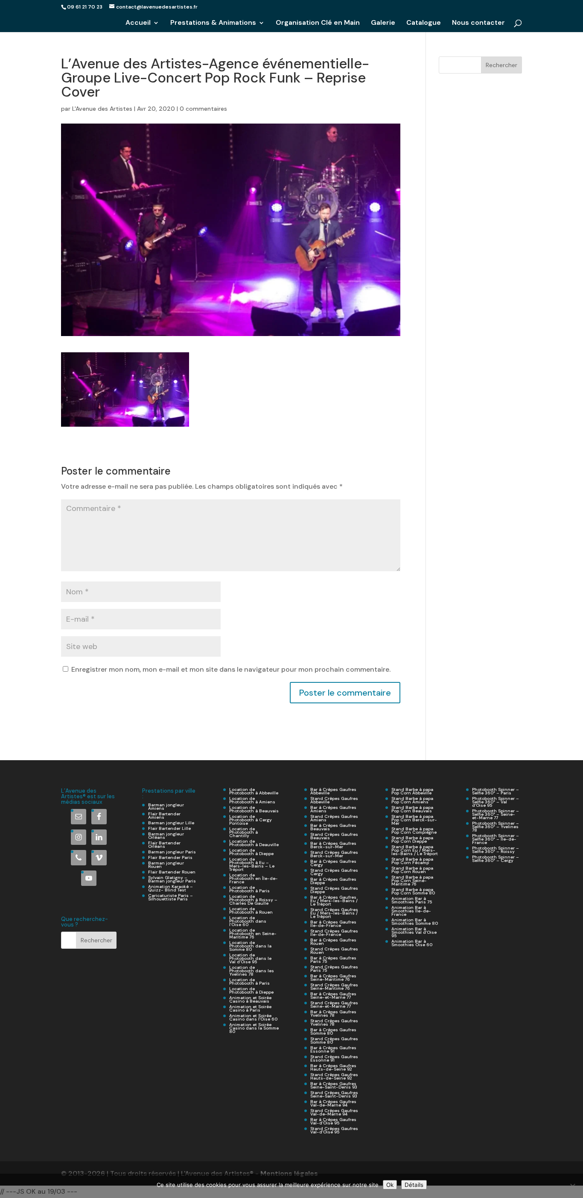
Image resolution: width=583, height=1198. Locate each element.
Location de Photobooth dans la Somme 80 (250, 946)
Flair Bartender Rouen (171, 872)
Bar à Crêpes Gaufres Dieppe (333, 880)
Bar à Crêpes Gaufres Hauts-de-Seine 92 (333, 1067)
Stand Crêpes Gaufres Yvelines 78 (334, 1022)
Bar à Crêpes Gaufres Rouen (333, 941)
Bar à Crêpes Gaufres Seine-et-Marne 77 (333, 995)
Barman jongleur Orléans (166, 835)
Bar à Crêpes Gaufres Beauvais (333, 827)
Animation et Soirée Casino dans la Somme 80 (254, 1028)
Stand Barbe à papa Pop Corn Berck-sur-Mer (414, 820)
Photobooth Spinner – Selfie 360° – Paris (495, 791)
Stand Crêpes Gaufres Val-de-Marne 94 (334, 1112)
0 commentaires (203, 108)
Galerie (383, 23)
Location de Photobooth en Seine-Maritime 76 (253, 933)
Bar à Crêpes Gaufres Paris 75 (333, 959)
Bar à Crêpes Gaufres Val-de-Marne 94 (333, 1103)
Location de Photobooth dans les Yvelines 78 (251, 971)
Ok (390, 1184)
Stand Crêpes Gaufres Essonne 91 (334, 1058)
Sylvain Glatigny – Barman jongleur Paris (172, 879)
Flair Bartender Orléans (164, 844)
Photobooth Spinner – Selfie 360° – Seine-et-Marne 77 (495, 814)
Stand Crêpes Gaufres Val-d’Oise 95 (334, 1130)
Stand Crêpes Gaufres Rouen (334, 950)
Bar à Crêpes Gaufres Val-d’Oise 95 (333, 1121)
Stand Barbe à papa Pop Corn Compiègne (414, 830)
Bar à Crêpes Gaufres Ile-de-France (333, 923)
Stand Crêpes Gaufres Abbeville (334, 800)
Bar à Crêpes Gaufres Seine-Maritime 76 (333, 977)
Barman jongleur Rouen (166, 864)
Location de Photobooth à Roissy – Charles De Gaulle (253, 900)
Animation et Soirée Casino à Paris (250, 1008)
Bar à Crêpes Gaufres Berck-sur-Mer (333, 845)
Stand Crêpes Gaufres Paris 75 (334, 968)
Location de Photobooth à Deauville (254, 842)
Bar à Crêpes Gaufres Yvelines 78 (333, 1013)
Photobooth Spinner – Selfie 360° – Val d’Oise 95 (495, 802)
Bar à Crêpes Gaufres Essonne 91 (333, 1049)
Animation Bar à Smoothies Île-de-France (411, 911)
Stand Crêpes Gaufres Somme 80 (334, 1040)
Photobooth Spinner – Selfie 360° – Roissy (495, 849)
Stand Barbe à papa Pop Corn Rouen (412, 869)
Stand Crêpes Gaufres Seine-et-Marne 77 (334, 1004)
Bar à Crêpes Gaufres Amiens (333, 809)
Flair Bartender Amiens (164, 815)
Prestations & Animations (213, 23)
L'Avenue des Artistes (102, 108)
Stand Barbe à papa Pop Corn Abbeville (412, 791)
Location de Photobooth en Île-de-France (253, 878)
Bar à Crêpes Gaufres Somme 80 (333, 1031)
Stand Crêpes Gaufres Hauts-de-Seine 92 (334, 1076)
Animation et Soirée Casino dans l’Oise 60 (253, 1017)
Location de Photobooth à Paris (249, 889)
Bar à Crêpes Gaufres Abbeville (333, 791)
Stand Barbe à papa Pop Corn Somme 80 (413, 891)
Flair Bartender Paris (170, 857)
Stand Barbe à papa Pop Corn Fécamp (412, 860)
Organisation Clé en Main (318, 23)
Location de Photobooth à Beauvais (254, 809)
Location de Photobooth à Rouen (251, 910)
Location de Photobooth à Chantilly (243, 832)
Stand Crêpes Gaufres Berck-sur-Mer (334, 854)
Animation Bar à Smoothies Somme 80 (414, 921)
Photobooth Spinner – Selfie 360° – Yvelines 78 (495, 826)
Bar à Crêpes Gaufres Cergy (333, 863)
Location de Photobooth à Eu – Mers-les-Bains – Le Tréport (251, 864)
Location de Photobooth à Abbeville (253, 791)
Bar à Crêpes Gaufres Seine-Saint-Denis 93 (333, 1085)
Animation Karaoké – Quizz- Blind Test (170, 888)
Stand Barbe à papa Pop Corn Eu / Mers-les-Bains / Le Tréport (414, 850)
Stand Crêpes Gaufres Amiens (334, 818)
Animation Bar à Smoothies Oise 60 (411, 942)
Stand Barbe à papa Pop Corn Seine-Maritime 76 (412, 880)
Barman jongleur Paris (172, 852)
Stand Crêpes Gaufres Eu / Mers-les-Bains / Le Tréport (334, 913)
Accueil (138, 23)
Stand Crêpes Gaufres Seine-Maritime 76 (334, 986)
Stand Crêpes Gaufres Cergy (334, 872)
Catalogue (423, 23)
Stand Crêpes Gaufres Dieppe (334, 889)
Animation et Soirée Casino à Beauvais (250, 999)
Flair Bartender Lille (169, 828)
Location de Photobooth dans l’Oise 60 (247, 921)
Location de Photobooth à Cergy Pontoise (250, 820)
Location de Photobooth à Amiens (252, 800)
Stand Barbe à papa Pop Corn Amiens (412, 800)
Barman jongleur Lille (171, 823)
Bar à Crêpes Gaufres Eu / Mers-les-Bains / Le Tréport (334, 900)
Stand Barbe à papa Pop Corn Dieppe (412, 839)
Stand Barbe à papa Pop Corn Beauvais (412, 809)
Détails (414, 1184)
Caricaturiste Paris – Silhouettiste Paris (170, 897)
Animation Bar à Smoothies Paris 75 (411, 900)
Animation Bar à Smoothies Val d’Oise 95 (414, 932)
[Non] (572, 1186)
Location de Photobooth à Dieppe (251, 851)
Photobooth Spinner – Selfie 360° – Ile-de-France (495, 839)
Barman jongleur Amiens (166, 806)
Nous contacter (478, 23)
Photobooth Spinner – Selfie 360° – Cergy (495, 858)
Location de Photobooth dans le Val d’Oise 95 (250, 958)
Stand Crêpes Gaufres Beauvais (334, 836)
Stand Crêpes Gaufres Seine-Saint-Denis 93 (334, 1094)
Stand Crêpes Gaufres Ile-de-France (334, 932)
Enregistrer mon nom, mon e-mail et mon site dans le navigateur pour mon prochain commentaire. (231, 669)
